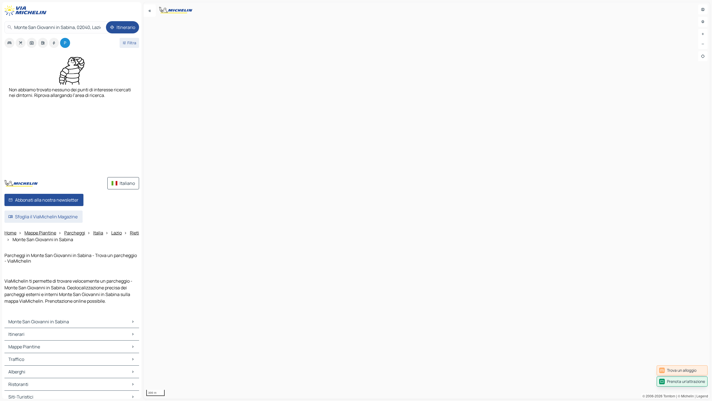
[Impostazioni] (703, 22)
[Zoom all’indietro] (703, 44)
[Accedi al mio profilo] (703, 9)
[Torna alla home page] (26, 10)
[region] (427, 200)
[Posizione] (703, 56)
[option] (9, 43)
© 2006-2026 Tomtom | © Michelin (668, 395)
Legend (702, 395)
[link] (682, 370)
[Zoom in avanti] (703, 34)
